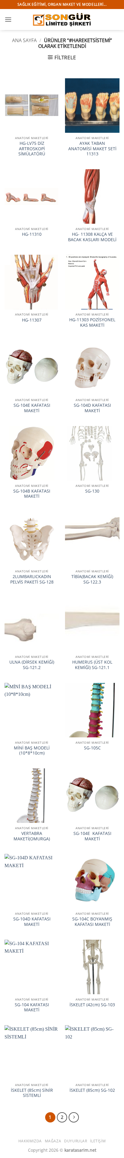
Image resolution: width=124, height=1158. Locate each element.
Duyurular (75, 1141)
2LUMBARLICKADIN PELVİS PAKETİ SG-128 (32, 579)
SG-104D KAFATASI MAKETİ (92, 408)
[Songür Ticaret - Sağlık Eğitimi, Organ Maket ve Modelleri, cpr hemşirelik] (62, 19)
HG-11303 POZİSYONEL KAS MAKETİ (92, 322)
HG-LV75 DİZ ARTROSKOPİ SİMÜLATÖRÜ (31, 149)
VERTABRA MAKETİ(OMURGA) (32, 836)
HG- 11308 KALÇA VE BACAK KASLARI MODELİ (92, 237)
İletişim (98, 1141)
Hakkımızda (30, 1141)
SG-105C (92, 748)
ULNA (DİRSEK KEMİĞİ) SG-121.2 (31, 664)
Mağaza (53, 1141)
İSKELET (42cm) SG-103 (92, 1004)
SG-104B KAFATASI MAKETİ (31, 493)
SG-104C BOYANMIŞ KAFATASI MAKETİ (92, 921)
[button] (8, 19)
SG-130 (92, 491)
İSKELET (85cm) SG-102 (92, 1090)
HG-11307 (32, 320)
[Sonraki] (74, 1117)
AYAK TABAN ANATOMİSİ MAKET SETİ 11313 (92, 149)
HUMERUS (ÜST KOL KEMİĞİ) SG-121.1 (92, 664)
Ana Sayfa (24, 40)
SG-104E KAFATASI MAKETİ (32, 408)
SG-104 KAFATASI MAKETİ (32, 1007)
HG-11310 (32, 234)
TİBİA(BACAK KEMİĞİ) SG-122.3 (92, 579)
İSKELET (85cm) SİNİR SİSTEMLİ (32, 1093)
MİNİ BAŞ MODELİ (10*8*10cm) (32, 750)
